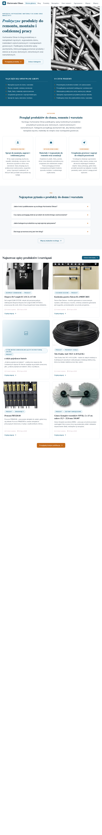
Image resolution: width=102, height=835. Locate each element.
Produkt (27, 293)
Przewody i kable (71, 350)
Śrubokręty (19, 411)
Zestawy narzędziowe (73, 411)
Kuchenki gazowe (62, 293)
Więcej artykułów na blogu (49, 241)
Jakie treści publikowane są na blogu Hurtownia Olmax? (35, 206)
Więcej (87, 3)
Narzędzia (55, 3)
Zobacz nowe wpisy (90, 257)
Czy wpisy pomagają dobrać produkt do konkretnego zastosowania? (40, 215)
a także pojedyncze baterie (15, 358)
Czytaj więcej (9, 313)
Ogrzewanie (78, 3)
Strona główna (31, 3)
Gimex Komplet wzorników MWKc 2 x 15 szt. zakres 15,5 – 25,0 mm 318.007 (73, 417)
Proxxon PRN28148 (12, 415)
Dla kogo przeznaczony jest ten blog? (28, 232)
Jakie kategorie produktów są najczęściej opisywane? (35, 223)
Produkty (46, 3)
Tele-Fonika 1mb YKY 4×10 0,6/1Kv (69, 353)
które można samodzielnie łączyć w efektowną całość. (24, 350)
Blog (39, 3)
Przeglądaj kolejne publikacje (49, 445)
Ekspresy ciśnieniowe (14, 293)
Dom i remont (66, 3)
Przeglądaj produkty (12, 62)
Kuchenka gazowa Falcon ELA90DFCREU (72, 296)
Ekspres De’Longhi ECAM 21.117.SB (20, 296)
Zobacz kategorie (34, 62)
